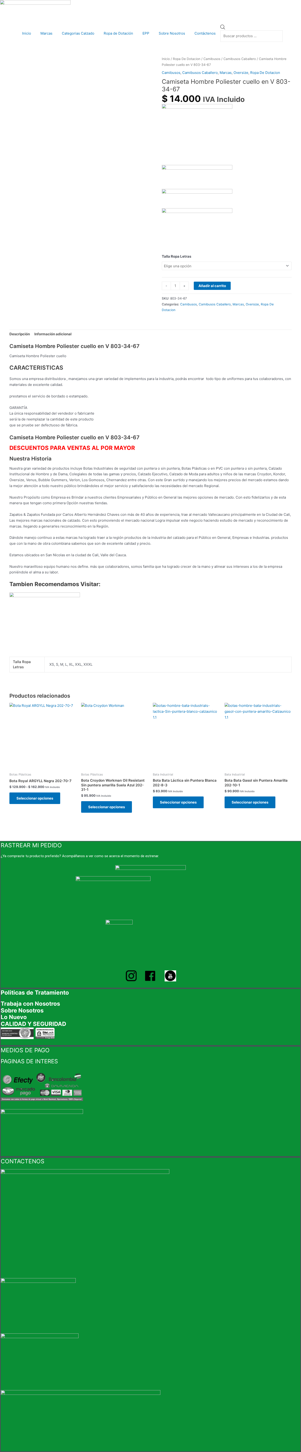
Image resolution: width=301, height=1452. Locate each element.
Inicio (26, 33)
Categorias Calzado (78, 33)
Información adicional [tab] (52, 334)
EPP (146, 33)
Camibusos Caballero (239, 59)
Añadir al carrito (212, 286)
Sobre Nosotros (172, 33)
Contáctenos (205, 33)
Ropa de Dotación (118, 33)
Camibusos (211, 59)
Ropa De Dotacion (186, 59)
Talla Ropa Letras (176, 256)
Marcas (46, 33)
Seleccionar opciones (34, 798)
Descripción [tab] (19, 334)
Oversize (241, 72)
